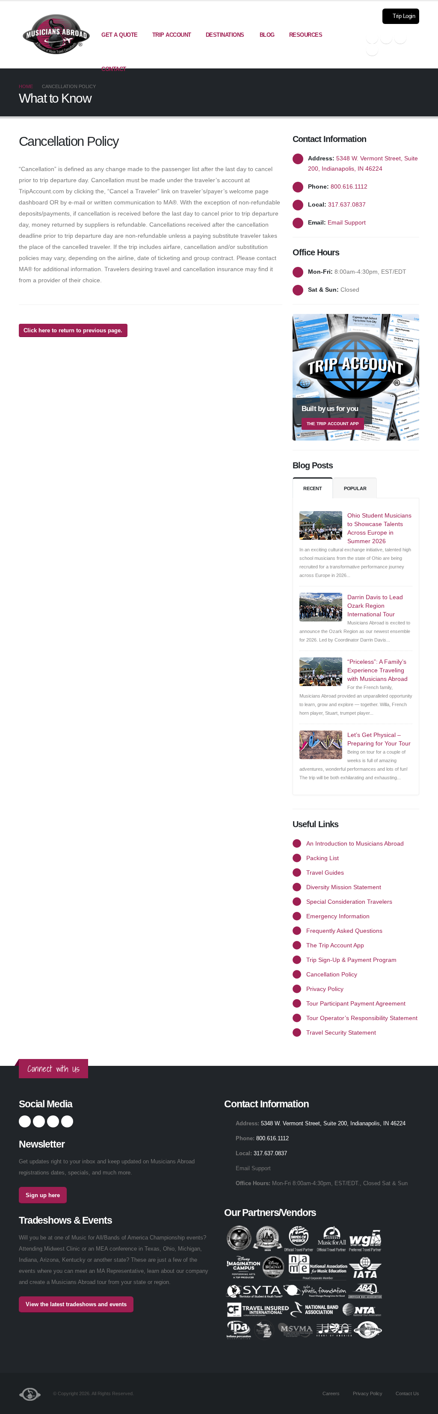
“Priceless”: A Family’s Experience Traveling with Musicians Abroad (377, 670)
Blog (267, 35)
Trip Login (403, 16)
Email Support (347, 222)
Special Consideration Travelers (349, 901)
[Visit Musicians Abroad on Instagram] (386, 38)
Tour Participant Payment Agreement (355, 1003)
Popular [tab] (355, 488)
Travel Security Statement (341, 1032)
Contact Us (406, 1393)
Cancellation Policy (331, 974)
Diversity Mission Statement (343, 887)
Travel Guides (325, 872)
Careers (330, 1393)
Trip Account (171, 35)
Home (26, 86)
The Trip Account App (335, 945)
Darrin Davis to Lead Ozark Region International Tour (375, 606)
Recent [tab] (312, 488)
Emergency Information (338, 916)
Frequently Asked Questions (344, 930)
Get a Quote (119, 35)
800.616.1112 (349, 186)
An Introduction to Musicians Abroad (355, 843)
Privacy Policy (324, 988)
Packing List (322, 858)
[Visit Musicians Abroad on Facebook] (372, 38)
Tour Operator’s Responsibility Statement (361, 1018)
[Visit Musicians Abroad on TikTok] (372, 50)
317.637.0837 (347, 204)
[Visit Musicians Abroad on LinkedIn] (400, 38)
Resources (306, 35)
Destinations (225, 35)
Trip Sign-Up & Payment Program (351, 959)
